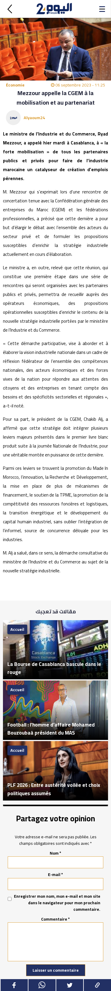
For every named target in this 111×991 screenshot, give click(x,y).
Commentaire (55, 919)
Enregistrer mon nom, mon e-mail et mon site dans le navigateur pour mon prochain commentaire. (57, 903)
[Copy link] (97, 985)
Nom (55, 853)
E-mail (55, 874)
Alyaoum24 (34, 118)
